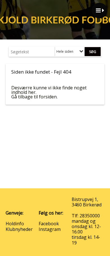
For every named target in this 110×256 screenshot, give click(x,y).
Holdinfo (15, 223)
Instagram (50, 229)
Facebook (49, 223)
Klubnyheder (19, 229)
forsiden (48, 97)
